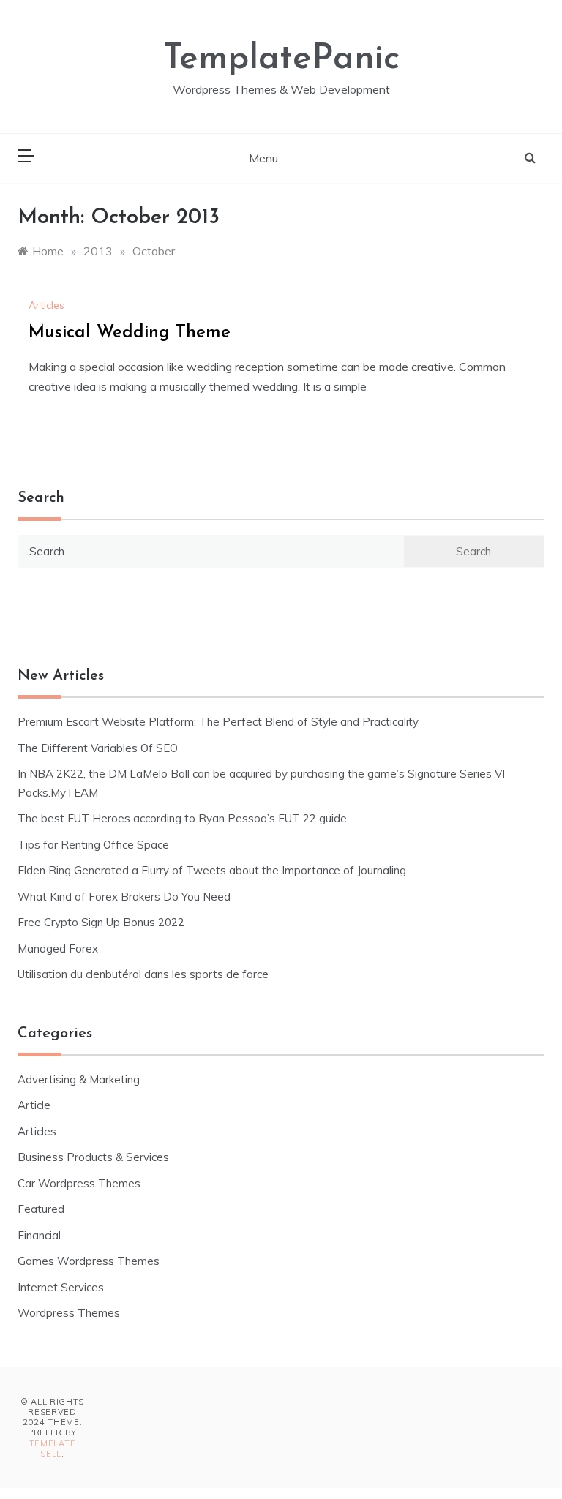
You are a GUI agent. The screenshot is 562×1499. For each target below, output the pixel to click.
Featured (41, 1209)
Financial (39, 1235)
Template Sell (52, 1448)
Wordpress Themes (69, 1313)
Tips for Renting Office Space (95, 845)
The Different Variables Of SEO (98, 748)
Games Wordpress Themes (89, 1261)
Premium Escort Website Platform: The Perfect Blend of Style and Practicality (218, 722)
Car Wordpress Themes (79, 1183)
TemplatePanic (281, 59)
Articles (46, 305)
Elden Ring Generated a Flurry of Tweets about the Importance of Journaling (212, 870)
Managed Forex (58, 948)
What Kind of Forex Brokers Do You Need (124, 896)
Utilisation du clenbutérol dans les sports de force (143, 974)
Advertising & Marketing (79, 1079)
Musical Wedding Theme (130, 333)
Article (34, 1105)
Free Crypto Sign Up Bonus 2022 (101, 922)
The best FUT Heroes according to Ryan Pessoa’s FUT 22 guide (182, 818)
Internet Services (61, 1287)
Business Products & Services (93, 1157)
